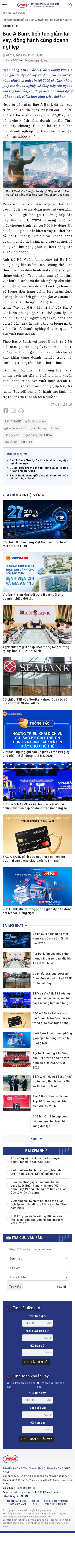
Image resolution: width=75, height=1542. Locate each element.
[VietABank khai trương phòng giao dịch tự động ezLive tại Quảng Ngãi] (17, 1040)
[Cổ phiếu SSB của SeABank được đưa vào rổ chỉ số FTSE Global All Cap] (17, 980)
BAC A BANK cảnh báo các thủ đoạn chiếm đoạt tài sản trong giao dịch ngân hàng (52, 1018)
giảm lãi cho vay (35, 421)
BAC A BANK (12, 421)
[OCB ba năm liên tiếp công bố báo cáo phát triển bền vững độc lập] (17, 1124)
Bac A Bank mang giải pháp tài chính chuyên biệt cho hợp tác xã (39, 477)
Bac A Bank (65, 404)
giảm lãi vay (38, 428)
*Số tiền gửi (37, 1316)
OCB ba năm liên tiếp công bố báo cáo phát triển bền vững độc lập (51, 1121)
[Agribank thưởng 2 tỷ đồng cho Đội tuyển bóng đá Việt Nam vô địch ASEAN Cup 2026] (17, 1059)
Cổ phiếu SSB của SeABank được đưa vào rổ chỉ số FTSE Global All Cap (52, 978)
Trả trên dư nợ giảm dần (21, 1385)
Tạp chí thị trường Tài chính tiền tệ (56, 1502)
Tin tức (55, 428)
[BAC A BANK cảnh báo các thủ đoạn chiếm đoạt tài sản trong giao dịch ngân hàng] (17, 1020)
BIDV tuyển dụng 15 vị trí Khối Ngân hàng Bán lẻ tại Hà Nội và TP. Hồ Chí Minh (52, 1081)
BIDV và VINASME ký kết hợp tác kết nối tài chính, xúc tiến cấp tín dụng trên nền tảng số (52, 998)
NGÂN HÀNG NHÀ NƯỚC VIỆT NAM (17, 1502)
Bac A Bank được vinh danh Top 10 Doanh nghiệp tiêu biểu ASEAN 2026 (51, 1101)
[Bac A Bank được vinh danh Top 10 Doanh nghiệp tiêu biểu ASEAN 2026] (17, 1103)
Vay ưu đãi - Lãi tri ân (18, 442)
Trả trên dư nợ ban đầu (50, 1385)
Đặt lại (61, 1286)
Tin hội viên (10, 26)
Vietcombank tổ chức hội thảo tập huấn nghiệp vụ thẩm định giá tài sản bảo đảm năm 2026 (38, 1204)
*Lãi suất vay (38, 1407)
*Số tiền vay (37, 1393)
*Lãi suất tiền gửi (37, 1331)
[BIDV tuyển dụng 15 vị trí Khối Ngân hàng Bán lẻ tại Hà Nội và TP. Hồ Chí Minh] (17, 1083)
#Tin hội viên (29, 495)
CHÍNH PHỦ (35, 1502)
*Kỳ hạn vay (37, 1422)
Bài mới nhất (13, 925)
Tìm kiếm (15, 1286)
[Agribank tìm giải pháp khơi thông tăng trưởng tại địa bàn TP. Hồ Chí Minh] (17, 960)
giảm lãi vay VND (15, 428)
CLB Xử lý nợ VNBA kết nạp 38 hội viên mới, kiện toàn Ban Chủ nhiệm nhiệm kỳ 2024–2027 (37, 1220)
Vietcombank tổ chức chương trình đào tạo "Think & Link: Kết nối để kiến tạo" (37, 1172)
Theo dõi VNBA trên (16, 60)
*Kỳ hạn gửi (37, 1345)
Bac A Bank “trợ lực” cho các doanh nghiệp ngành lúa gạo (39, 462)
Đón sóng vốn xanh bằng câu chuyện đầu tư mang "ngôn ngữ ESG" (36, 1160)
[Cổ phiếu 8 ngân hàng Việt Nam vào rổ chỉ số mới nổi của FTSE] (17, 940)
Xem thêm (37, 1138)
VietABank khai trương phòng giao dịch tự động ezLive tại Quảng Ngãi (52, 1038)
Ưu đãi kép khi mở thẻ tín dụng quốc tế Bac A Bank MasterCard (39, 469)
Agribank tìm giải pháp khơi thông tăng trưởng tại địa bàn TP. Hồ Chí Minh (52, 958)
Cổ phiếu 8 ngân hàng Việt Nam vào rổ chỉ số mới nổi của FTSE (50, 938)
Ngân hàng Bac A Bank (38, 435)
